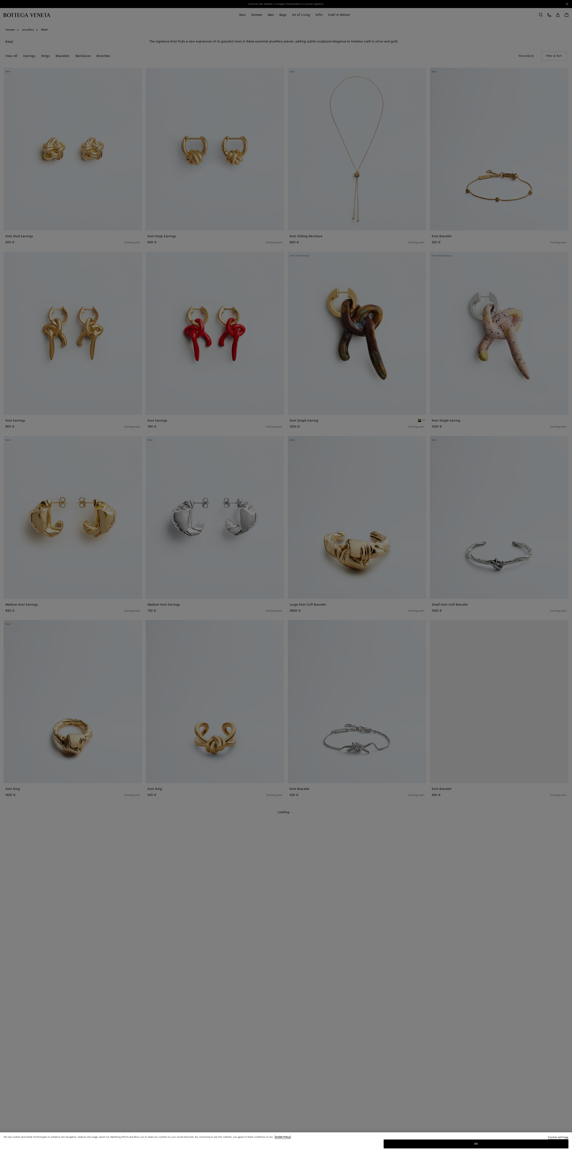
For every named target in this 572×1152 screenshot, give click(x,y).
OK (476, 1144)
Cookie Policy (282, 1137)
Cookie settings (558, 1137)
